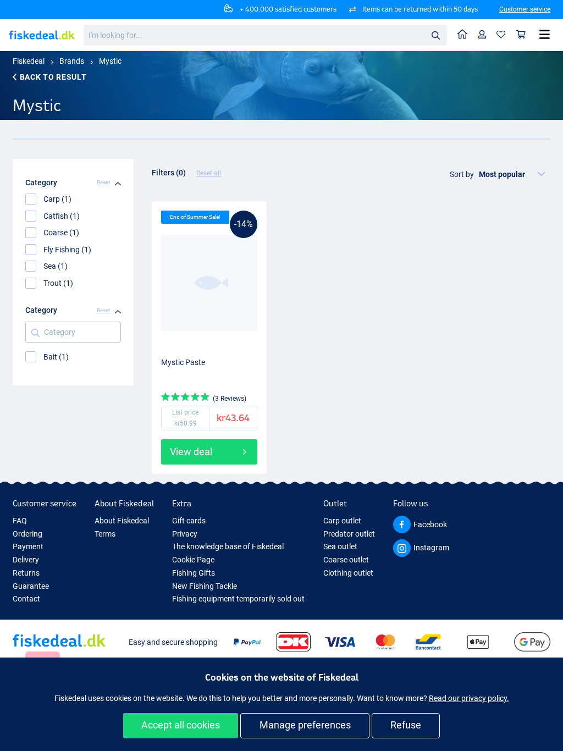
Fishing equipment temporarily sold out (238, 598)
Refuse (405, 725)
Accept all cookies (180, 725)
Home (462, 35)
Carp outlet (342, 520)
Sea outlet (340, 546)
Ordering (27, 533)
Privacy (184, 533)
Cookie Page (193, 559)
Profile (482, 35)
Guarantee (31, 586)
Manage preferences (305, 725)
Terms (105, 533)
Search (435, 34)
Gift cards (189, 520)
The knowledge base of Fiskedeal (228, 546)
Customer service (524, 9)
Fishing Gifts (193, 572)
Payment (28, 546)
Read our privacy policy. (469, 698)
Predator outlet (349, 533)
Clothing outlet (348, 572)
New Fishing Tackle (204, 586)
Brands (71, 61)
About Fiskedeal (122, 520)
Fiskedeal (29, 61)
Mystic (110, 61)
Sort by (462, 174)
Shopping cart (521, 35)
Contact (26, 598)
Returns (26, 572)
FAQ (20, 520)
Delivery (26, 559)
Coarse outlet (346, 559)
